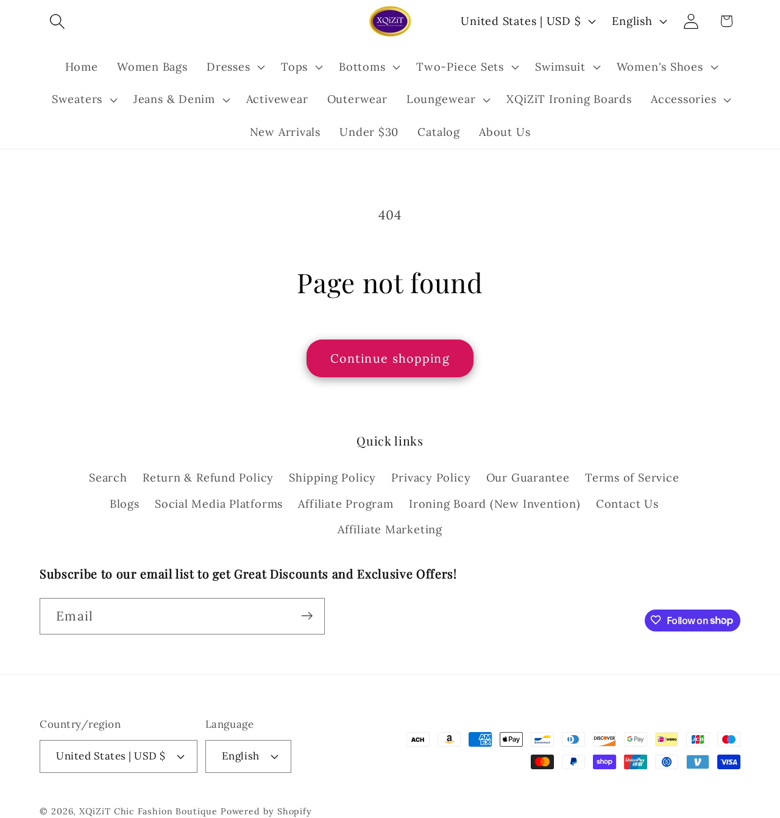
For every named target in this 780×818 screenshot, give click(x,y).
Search (108, 478)
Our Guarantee (528, 478)
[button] (57, 21)
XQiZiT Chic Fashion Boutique (148, 810)
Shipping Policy (332, 478)
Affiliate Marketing (390, 529)
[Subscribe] (306, 616)
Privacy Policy (430, 478)
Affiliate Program (345, 503)
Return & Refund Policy (208, 478)
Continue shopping (390, 358)
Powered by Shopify (266, 810)
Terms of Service (632, 478)
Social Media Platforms (219, 503)
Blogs (125, 503)
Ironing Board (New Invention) (495, 503)
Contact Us (627, 503)
